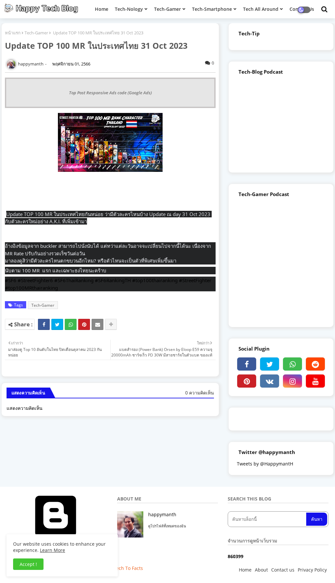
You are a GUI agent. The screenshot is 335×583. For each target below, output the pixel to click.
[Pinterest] (84, 324)
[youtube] (315, 381)
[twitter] (269, 364)
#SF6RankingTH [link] (113, 280)
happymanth (162, 514)
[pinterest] (246, 381)
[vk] (269, 381)
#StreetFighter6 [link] (35, 280)
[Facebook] (44, 324)
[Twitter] (57, 324)
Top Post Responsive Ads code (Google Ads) (110, 93)
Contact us (282, 570)
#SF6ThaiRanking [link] (74, 280)
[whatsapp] (292, 364)
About (261, 570)
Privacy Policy (312, 570)
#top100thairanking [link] (155, 280)
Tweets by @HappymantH (265, 464)
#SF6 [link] (10, 280)
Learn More (52, 550)
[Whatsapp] (71, 324)
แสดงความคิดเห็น (25, 408)
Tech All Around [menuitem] (260, 9)
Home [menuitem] (101, 9)
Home (245, 570)
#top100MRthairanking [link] (31, 287)
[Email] (97, 324)
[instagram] (292, 381)
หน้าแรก (13, 33)
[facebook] (246, 364)
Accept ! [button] (28, 564)
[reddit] (315, 364)
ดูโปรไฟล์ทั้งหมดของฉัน (167, 525)
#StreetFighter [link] (195, 280)
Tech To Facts (128, 568)
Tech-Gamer (36, 33)
